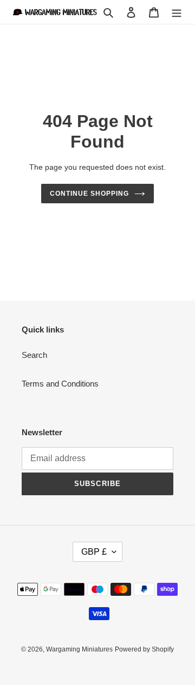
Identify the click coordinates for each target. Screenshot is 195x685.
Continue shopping (89, 193)
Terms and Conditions (60, 383)
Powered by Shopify (144, 649)
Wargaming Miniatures (79, 649)
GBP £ (94, 551)
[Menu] (176, 12)
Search (34, 355)
